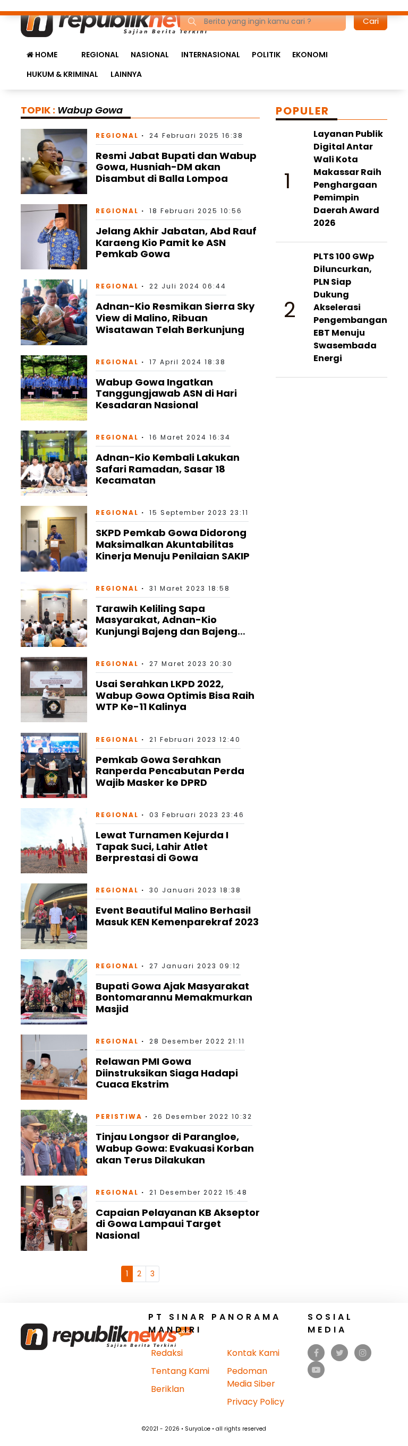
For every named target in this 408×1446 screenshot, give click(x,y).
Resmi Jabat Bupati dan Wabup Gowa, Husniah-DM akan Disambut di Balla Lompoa (176, 167)
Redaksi (167, 1353)
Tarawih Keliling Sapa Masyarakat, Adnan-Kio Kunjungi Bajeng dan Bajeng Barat (166, 626)
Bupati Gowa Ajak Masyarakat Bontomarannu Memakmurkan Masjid (174, 997)
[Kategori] (69, 49)
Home (45, 54)
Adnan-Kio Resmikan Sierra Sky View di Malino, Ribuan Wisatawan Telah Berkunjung (175, 318)
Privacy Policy (255, 1402)
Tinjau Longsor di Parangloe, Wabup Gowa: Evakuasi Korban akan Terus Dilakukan (175, 1148)
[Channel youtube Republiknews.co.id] (316, 1370)
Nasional (150, 54)
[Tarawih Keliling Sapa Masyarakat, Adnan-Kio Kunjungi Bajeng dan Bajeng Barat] (54, 614)
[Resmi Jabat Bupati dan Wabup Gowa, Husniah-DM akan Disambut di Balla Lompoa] (54, 161)
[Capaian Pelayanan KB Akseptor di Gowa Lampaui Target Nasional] (54, 1218)
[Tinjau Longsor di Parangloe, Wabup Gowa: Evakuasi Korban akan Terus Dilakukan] (54, 1142)
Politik (266, 54)
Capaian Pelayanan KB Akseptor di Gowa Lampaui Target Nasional (178, 1224)
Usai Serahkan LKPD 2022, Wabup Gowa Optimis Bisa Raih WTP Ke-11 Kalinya (175, 695)
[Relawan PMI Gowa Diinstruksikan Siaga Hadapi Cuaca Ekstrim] (54, 1067)
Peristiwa (119, 1116)
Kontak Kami (253, 1353)
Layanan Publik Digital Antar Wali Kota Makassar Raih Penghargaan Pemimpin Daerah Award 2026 (348, 178)
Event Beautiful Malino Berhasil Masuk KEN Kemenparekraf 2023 (177, 916)
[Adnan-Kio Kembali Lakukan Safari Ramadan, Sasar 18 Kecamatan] (54, 463)
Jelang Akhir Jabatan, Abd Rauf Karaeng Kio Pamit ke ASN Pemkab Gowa (176, 242)
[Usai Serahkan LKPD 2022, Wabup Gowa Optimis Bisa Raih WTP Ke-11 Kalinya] (54, 689)
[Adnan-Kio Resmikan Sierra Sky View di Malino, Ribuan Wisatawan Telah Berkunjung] (54, 311)
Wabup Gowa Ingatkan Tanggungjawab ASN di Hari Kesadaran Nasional (166, 393)
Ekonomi (310, 54)
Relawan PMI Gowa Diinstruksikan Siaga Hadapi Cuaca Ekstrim (167, 1073)
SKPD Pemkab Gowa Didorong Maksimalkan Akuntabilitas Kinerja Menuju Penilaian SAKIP (173, 544)
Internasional (210, 54)
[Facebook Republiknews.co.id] (316, 1353)
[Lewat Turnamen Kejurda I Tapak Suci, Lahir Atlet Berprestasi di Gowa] (54, 840)
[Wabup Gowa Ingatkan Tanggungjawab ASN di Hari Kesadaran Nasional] (54, 387)
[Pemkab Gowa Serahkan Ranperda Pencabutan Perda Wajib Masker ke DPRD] (54, 765)
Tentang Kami (180, 1371)
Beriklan (167, 1389)
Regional (100, 54)
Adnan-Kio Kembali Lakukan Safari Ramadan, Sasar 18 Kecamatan (168, 469)
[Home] (123, 20)
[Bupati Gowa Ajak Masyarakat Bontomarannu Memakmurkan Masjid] (54, 991)
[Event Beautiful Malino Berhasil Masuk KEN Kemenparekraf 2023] (54, 915)
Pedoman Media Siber (251, 1377)
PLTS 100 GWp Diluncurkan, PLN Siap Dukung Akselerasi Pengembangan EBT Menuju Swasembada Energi (350, 307)
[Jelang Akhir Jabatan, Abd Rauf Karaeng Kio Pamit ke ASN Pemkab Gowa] (54, 236)
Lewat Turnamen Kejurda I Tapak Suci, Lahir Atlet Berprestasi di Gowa (162, 846)
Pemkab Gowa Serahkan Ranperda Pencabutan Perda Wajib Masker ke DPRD (170, 771)
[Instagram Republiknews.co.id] (363, 1353)
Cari (371, 21)
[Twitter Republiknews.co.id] (340, 1353)
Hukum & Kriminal (62, 74)
